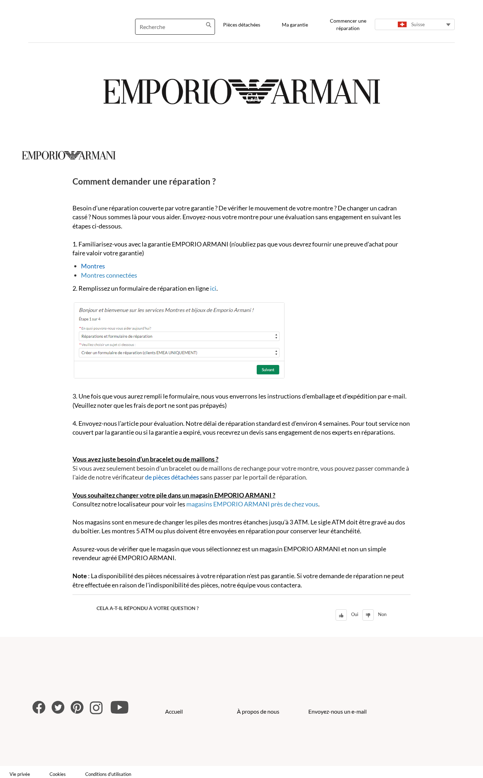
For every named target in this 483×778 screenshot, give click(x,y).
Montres (93, 266)
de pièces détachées (172, 477)
